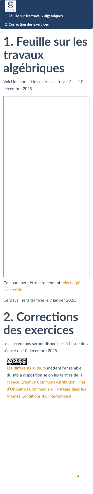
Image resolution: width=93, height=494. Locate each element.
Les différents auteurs (26, 368)
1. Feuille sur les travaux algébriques (34, 16)
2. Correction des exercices (27, 24)
